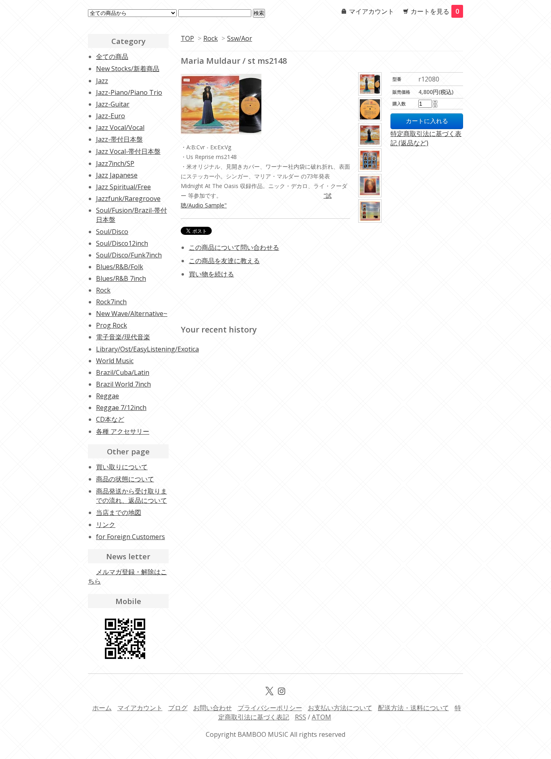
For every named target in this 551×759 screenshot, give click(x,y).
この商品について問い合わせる (234, 247)
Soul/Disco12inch (122, 243)
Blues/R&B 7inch (121, 278)
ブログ (178, 707)
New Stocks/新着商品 (127, 68)
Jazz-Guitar (112, 104)
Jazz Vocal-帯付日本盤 (128, 151)
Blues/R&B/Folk (119, 266)
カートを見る (435, 11)
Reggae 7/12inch (121, 407)
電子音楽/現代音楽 (123, 336)
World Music (115, 360)
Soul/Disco (112, 231)
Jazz (102, 80)
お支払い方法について (340, 707)
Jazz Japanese (117, 175)
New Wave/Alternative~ (131, 313)
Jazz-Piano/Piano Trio (129, 92)
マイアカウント (371, 11)
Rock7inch (111, 301)
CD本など (110, 419)
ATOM (321, 717)
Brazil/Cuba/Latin (122, 372)
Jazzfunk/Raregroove (128, 198)
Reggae (107, 395)
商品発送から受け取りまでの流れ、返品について (131, 496)
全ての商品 (112, 56)
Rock (210, 38)
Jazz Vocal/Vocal (120, 127)
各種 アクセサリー (122, 431)
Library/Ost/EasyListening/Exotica (147, 349)
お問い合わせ (212, 707)
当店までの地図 (118, 512)
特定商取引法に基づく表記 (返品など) (425, 138)
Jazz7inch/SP (115, 163)
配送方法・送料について (413, 707)
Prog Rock (111, 325)
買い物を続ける (211, 274)
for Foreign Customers (130, 536)
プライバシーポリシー (270, 707)
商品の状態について (125, 479)
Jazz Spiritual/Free (123, 186)
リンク (105, 524)
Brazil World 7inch (123, 384)
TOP (187, 38)
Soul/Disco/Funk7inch (129, 255)
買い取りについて (122, 466)
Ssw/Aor (239, 38)
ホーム (102, 707)
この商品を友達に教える (224, 260)
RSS (300, 717)
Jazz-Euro (110, 115)
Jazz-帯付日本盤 (119, 139)
